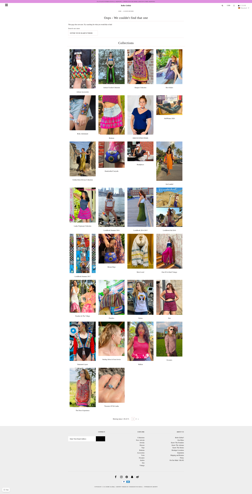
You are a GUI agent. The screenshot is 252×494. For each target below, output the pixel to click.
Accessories (141, 453)
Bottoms (111, 138)
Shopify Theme (121, 486)
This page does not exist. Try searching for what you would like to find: (90, 24)
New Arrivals (140, 440)
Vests (143, 455)
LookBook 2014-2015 (140, 230)
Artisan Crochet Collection (111, 87)
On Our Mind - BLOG (177, 460)
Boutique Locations (178, 450)
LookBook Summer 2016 (112, 230)
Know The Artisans (178, 445)
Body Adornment (82, 134)
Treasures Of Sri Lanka (111, 406)
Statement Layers (82, 364)
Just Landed (169, 184)
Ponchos (111, 318)
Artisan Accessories (82, 92)
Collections (141, 437)
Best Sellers (169, 87)
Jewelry (142, 443)
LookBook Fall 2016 (169, 230)
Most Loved (140, 272)
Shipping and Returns (177, 455)
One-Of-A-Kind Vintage (169, 272)
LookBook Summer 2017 (83, 276)
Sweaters (169, 360)
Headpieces (140, 164)
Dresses (142, 445)
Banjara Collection (140, 87)
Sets (169, 318)
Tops (143, 448)
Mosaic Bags (111, 267)
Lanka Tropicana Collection (82, 226)
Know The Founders (177, 443)
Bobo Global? (179, 437)
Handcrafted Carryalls (111, 171)
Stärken (140, 364)
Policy (182, 458)
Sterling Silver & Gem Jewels (111, 359)
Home (119, 11)
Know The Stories (178, 448)
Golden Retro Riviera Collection (83, 180)
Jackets (142, 460)
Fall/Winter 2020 (169, 118)
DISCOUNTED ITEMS (140, 138)
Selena (140, 318)
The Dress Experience (82, 410)
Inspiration (180, 453)
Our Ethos (180, 440)
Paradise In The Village (82, 316)
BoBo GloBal (126, 6)
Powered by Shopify (151, 486)
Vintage (142, 465)
